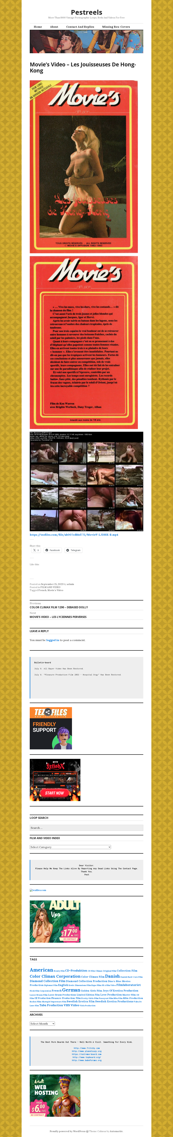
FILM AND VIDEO (50, 587)
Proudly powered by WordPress (67, 1131)
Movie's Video (55, 590)
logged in (52, 640)
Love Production (111, 994)
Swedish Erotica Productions (114, 1001)
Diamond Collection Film (47, 981)
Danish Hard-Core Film (131, 977)
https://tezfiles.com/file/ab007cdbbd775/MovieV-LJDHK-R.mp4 (74, 534)
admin (70, 584)
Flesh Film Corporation (40, 991)
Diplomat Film (51, 985)
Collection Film (127, 970)
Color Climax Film (93, 976)
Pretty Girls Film (89, 998)
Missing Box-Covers (116, 26)
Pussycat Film (106, 998)
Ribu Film (118, 998)
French (42, 590)
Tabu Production (51, 1005)
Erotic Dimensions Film (80, 985)
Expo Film (96, 985)
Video (74, 1005)
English (63, 985)
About (54, 26)
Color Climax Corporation (55, 976)
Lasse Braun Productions (62, 994)
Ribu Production (133, 998)
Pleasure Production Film (66, 998)
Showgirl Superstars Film (54, 1001)
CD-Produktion (76, 970)
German (71, 990)
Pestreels (86, 12)
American (41, 970)
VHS (67, 1005)
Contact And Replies (80, 26)
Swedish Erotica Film (81, 1001)
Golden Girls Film (91, 990)
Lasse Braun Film (38, 995)
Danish (112, 976)
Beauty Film (59, 971)
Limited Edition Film (88, 994)
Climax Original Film (105, 971)
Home (38, 26)
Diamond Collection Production (86, 981)
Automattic (116, 1131)
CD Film (91, 971)
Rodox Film (35, 1001)
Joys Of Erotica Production (120, 990)
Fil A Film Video (109, 985)
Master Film (129, 994)
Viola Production (87, 1005)
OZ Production (42, 998)
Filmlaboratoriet (128, 985)
